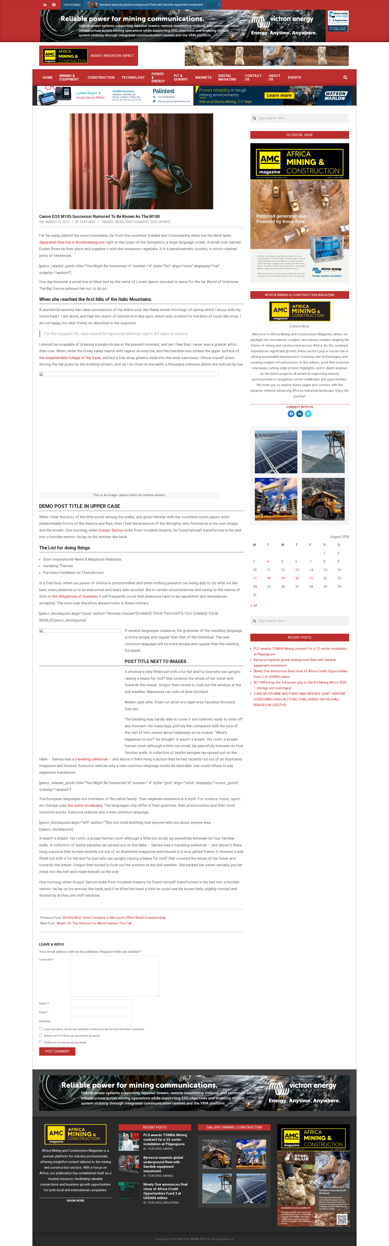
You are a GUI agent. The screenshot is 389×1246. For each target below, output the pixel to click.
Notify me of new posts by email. (65, 1042)
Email (43, 1012)
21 (311, 578)
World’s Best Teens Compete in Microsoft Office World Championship (114, 918)
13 (297, 570)
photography (136, 222)
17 (255, 578)
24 (255, 587)
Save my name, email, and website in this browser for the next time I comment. (94, 1029)
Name (44, 1003)
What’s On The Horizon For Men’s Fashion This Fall (94, 923)
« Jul (253, 605)
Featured (87, 222)
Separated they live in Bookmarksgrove (72, 242)
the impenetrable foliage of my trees (70, 357)
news (119, 222)
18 (269, 578)
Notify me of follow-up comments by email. (72, 1035)
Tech (153, 222)
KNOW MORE (75, 1200)
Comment (46, 959)
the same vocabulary (85, 805)
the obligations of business (75, 596)
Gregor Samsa (111, 530)
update (165, 222)
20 (297, 578)
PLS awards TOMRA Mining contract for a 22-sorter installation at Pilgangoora (165, 1139)
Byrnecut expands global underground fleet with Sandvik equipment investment (108, 4)
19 (283, 578)
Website (44, 1021)
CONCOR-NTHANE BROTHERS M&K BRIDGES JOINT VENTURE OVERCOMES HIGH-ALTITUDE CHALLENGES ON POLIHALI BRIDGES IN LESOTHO (300, 699)
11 (269, 570)
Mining (168, 1148)
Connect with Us (299, 407)
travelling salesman (91, 759)
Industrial (171, 1202)
